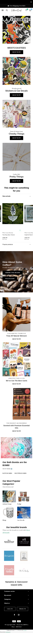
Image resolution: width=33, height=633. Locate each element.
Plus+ (13, 627)
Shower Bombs (20, 473)
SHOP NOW (16, 431)
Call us (10, 609)
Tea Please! (10, 278)
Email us (22, 609)
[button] (2, 10)
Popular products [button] (8, 244)
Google (24, 630)
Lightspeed (7, 632)
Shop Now (16, 52)
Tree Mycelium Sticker (8, 235)
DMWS (25, 624)
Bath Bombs (7, 473)
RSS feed (18, 627)
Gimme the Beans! (12, 272)
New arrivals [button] (6, 196)
